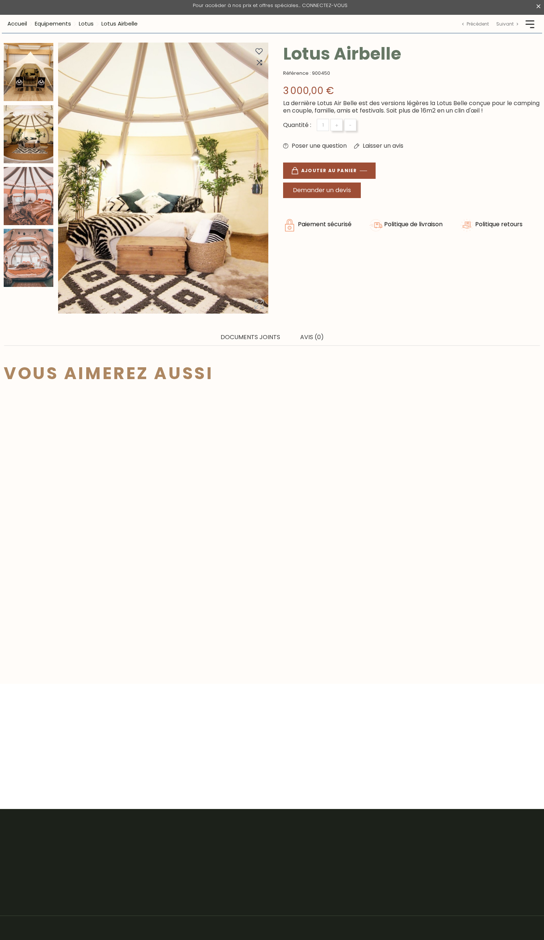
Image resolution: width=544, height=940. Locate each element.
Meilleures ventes (166, 842)
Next (29, 290)
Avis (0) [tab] (312, 337)
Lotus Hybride (43, 610)
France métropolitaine (414, 842)
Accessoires (158, 856)
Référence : (297, 73)
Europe (391, 856)
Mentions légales (285, 842)
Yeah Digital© (60, 927)
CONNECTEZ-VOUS (324, 5)
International (400, 870)
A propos (274, 870)
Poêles (150, 870)
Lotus (148, 884)
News (268, 897)
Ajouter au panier (329, 170)
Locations (154, 897)
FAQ (267, 884)
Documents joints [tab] (250, 337)
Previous (29, 37)
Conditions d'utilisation (293, 856)
